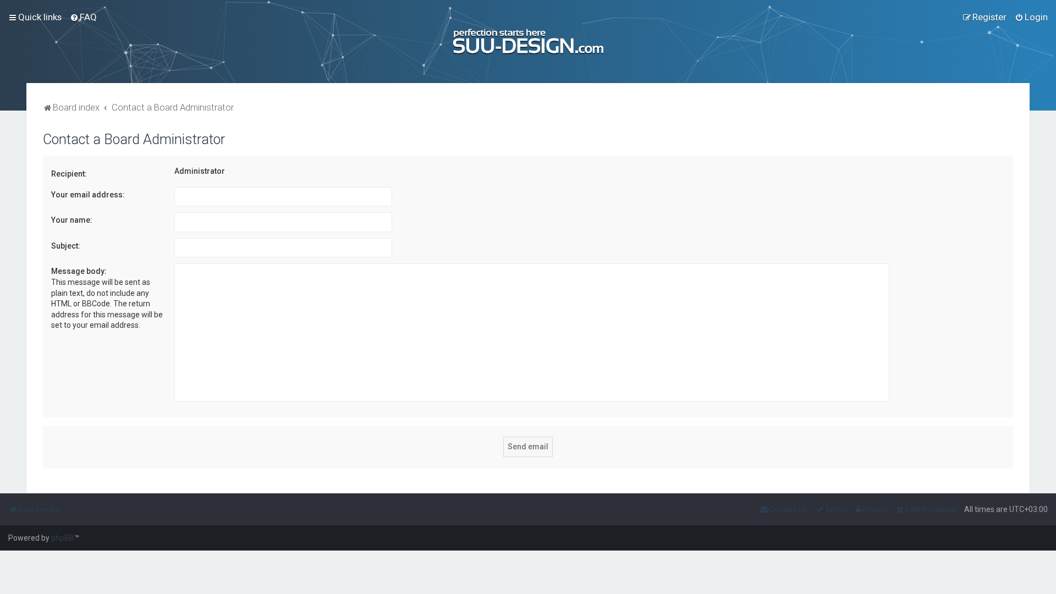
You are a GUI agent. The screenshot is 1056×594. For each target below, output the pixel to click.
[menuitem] (83, 17)
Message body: (79, 271)
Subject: (65, 245)
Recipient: (69, 173)
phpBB (62, 538)
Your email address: (88, 194)
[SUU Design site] (528, 42)
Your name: (71, 220)
